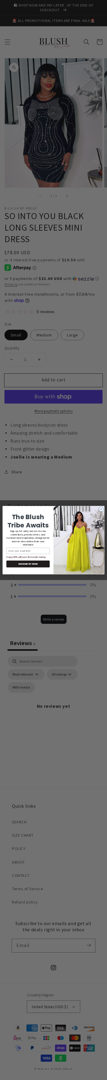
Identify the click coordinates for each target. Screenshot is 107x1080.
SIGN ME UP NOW (28, 564)
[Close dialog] (101, 509)
